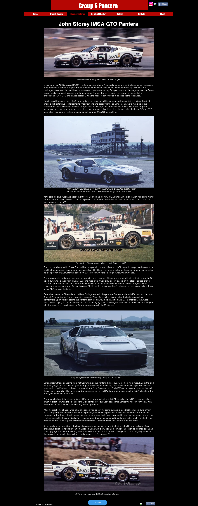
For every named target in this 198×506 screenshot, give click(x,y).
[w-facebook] (155, 4)
